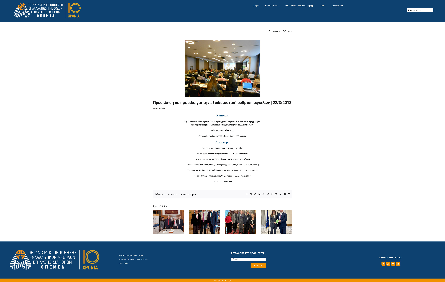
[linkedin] (398, 264)
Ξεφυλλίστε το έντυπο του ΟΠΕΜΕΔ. (131, 255)
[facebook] (383, 264)
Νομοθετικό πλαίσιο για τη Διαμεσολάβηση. (133, 259)
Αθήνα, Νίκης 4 (229, 136)
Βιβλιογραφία (123, 263)
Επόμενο (286, 31)
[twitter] (388, 264)
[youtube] (393, 264)
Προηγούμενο (274, 31)
